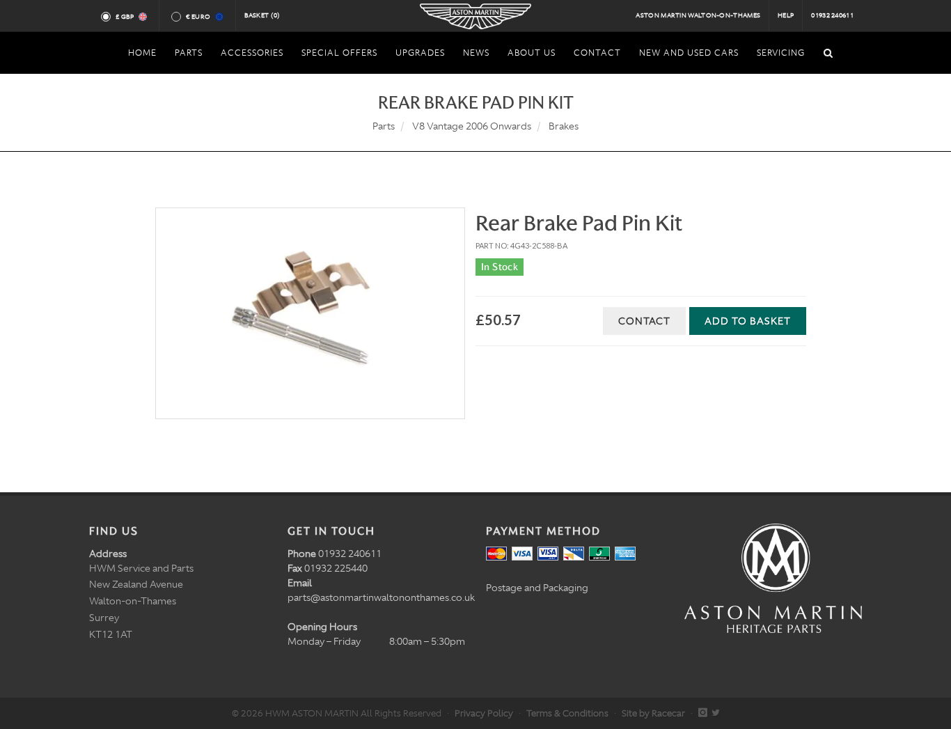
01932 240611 (832, 15)
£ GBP (125, 17)
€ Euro (198, 17)
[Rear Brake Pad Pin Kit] (310, 313)
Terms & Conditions (567, 713)
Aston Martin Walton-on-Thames (698, 15)
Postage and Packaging (537, 587)
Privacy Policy (484, 713)
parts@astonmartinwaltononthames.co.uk (381, 597)
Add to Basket (748, 321)
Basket (262, 15)
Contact (644, 321)
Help (786, 15)
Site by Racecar (653, 713)
